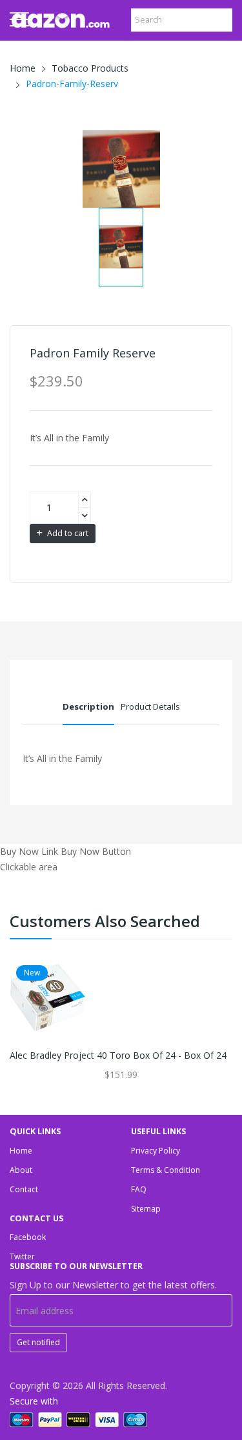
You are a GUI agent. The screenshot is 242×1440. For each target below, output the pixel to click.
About (21, 1170)
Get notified (38, 1342)
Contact (24, 1189)
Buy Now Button (96, 851)
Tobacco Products (90, 68)
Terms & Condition (165, 1170)
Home (22, 68)
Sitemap (146, 1208)
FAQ (138, 1189)
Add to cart (66, 533)
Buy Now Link (29, 851)
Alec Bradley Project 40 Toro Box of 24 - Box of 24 (118, 1055)
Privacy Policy (155, 1150)
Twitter (22, 1256)
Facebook (28, 1237)
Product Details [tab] (150, 706)
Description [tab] (88, 706)
